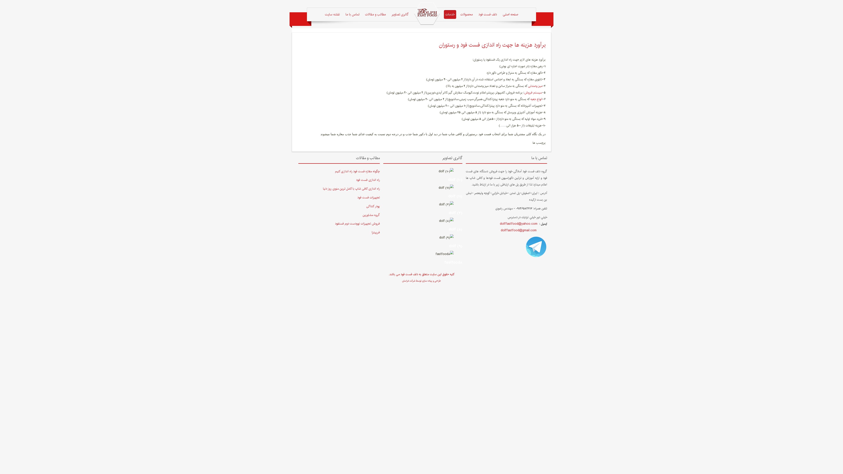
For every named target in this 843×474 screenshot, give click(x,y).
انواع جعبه (536, 99)
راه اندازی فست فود (368, 180)
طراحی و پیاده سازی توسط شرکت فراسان (421, 281)
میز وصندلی (535, 86)
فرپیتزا (376, 232)
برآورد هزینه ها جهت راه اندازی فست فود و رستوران (492, 44)
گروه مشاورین (371, 215)
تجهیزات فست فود (368, 197)
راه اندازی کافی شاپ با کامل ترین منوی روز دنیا (351, 188)
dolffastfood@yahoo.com (518, 223)
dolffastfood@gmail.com (519, 230)
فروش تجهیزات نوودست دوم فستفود (357, 223)
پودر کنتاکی (373, 206)
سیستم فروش (533, 92)
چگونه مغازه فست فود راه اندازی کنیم (357, 171)
